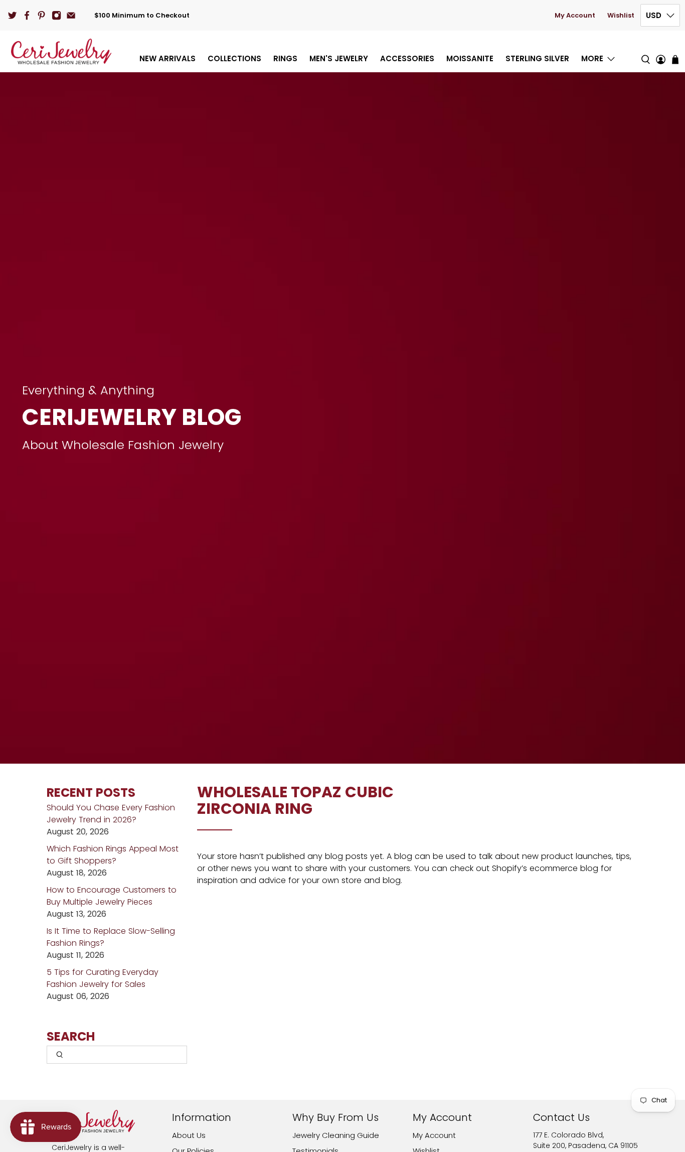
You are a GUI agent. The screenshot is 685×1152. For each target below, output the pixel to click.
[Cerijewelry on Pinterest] (41, 15)
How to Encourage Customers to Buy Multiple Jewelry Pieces (112, 896)
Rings (285, 58)
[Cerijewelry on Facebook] (27, 15)
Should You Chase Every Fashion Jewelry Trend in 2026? (111, 813)
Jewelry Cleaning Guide (335, 1135)
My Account (575, 15)
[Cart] (675, 59)
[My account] (660, 51)
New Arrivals (167, 58)
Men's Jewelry (338, 58)
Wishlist (620, 15)
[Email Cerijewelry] (71, 15)
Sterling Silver (537, 58)
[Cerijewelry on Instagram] (56, 15)
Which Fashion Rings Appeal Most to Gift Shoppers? (113, 855)
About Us (189, 1135)
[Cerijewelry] (61, 51)
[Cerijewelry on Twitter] (12, 15)
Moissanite (469, 58)
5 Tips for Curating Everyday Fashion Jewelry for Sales (102, 978)
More (592, 58)
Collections (234, 58)
